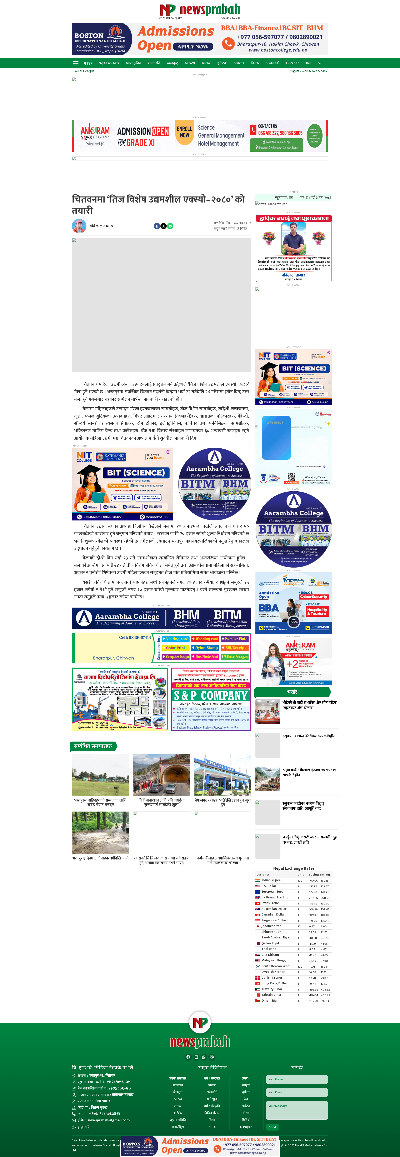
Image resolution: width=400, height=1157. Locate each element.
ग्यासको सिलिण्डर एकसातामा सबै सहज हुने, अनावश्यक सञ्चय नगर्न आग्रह (161, 860)
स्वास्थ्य (190, 63)
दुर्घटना (222, 63)
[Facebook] (157, 226)
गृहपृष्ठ (88, 63)
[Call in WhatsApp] (204, 1057)
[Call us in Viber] (211, 1057)
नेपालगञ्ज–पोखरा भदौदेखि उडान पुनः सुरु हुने (223, 802)
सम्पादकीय (133, 63)
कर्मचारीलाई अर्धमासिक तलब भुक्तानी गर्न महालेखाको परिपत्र (223, 860)
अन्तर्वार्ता (272, 63)
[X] (163, 226)
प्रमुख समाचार (109, 63)
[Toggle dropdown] (320, 63)
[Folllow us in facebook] (188, 1057)
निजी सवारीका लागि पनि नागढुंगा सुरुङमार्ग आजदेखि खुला (162, 802)
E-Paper (292, 63)
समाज (206, 63)
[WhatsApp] (170, 226)
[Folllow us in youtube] (196, 1057)
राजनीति (154, 63)
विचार (255, 63)
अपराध (239, 63)
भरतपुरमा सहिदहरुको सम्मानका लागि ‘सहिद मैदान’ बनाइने (100, 802)
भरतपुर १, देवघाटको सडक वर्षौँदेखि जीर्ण (100, 858)
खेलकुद (172, 63)
